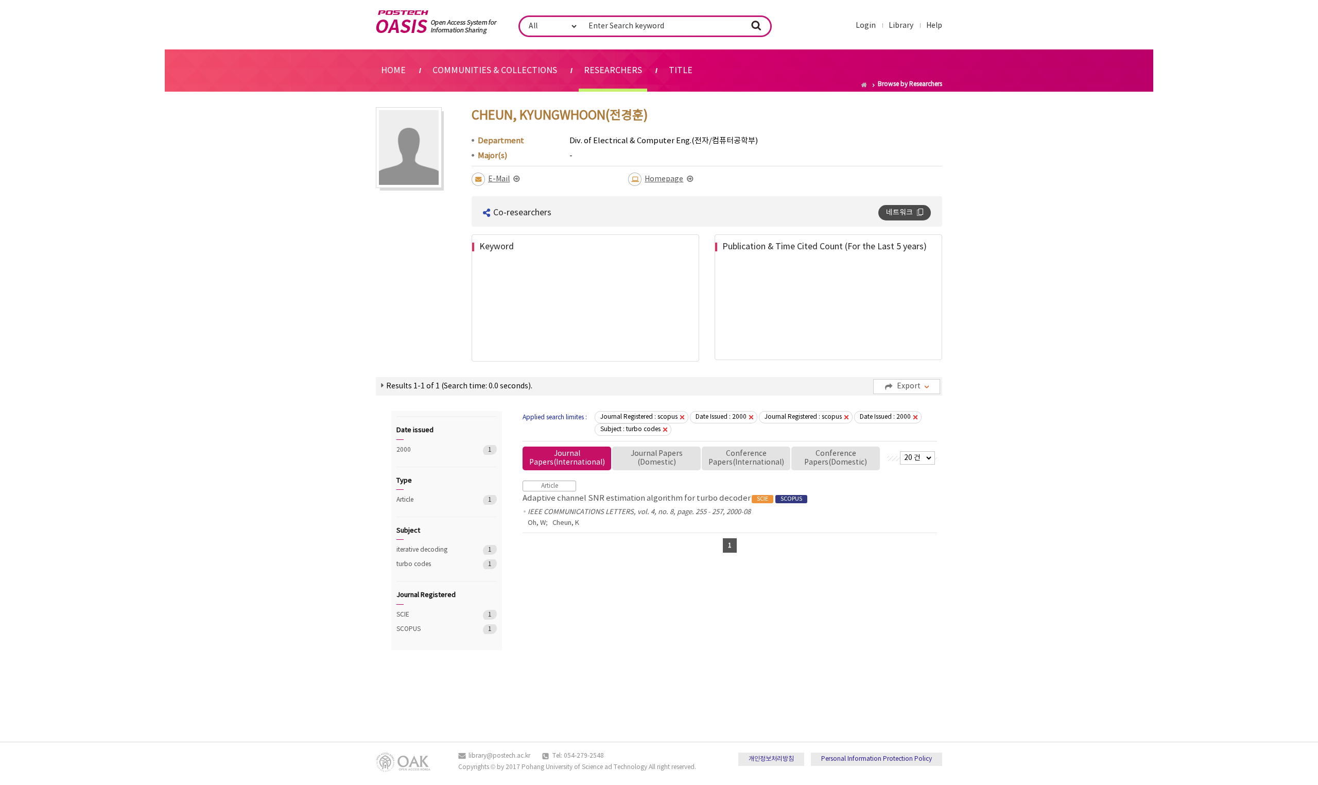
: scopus (639, 417)
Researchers (613, 70)
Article (432, 500)
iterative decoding (432, 550)
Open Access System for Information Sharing (436, 22)
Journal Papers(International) (567, 458)
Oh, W (537, 523)
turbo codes (432, 564)
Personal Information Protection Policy (876, 759)
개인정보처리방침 (771, 759)
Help (934, 26)
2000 (432, 450)
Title (680, 70)
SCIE (432, 614)
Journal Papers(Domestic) (657, 458)
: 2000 (721, 417)
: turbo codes (630, 429)
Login (866, 26)
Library (901, 26)
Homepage (664, 179)
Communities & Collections (494, 70)
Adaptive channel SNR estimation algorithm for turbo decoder (662, 498)
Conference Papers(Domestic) (835, 458)
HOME (393, 70)
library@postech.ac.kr (499, 756)
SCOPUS (432, 629)
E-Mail (499, 179)
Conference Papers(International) (746, 458)
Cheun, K (565, 523)
